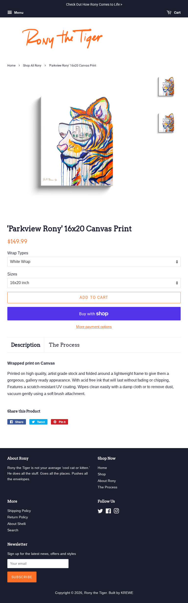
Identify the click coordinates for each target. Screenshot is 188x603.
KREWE (127, 593)
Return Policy (17, 517)
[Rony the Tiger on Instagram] (116, 512)
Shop (102, 474)
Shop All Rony (32, 65)
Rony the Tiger (95, 593)
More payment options (94, 327)
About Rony (107, 481)
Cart (177, 12)
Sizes (12, 274)
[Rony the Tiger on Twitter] (100, 512)
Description (25, 345)
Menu (18, 12)
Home (11, 65)
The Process (64, 345)
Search (12, 530)
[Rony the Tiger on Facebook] (108, 512)
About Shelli (16, 524)
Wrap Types (17, 253)
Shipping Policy (19, 511)
